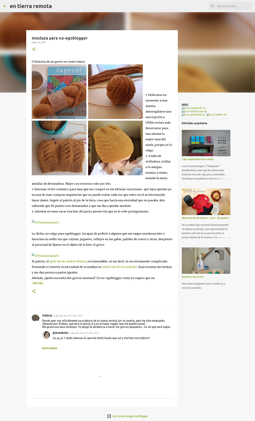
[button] (34, 49)
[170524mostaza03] (45, 255)
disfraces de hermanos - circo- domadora (205, 218)
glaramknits (61, 332)
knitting (38, 283)
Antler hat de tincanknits (119, 267)
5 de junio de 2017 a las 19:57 (68, 315)
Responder (49, 348)
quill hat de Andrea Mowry (67, 261)
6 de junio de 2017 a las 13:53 (84, 333)
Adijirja (47, 315)
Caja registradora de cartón (198, 159)
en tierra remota (31, 6)
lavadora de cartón (193, 276)
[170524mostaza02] (45, 222)
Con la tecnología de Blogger (129, 416)
